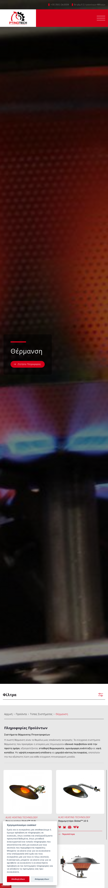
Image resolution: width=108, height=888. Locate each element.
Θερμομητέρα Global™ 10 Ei (27, 805)
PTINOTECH (18, 18)
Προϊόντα (21, 714)
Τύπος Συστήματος (41, 714)
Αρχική (8, 714)
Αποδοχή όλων (18, 879)
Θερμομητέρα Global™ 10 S (80, 805)
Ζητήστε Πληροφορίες (29, 364)
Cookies (6, 885)
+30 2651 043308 (59, 4)
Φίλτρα (9, 694)
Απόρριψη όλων (42, 879)
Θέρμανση (62, 714)
